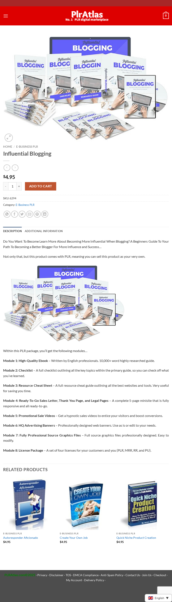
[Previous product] (15, 167)
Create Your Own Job (74, 537)
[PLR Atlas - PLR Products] (86, 16)
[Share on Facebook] (14, 214)
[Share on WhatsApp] (7, 214)
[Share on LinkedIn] (44, 214)
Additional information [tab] (44, 231)
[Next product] (7, 167)
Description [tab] (12, 231)
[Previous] (3, 516)
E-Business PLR (27, 146)
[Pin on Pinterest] (37, 214)
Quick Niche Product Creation (136, 537)
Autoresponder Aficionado (20, 537)
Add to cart (40, 186)
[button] (5, 16)
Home (7, 146)
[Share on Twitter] (22, 214)
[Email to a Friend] (29, 214)
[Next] (168, 516)
